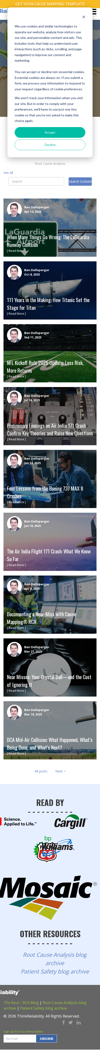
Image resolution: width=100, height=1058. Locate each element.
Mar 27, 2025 (33, 652)
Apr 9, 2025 (32, 589)
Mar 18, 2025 (33, 714)
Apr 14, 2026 (32, 212)
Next (59, 771)
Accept (50, 132)
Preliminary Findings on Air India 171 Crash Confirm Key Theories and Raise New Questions (50, 429)
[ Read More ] (16, 251)
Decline (50, 145)
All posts (41, 771)
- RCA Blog (21, 1002)
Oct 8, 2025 (32, 274)
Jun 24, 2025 (32, 463)
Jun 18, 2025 (32, 526)
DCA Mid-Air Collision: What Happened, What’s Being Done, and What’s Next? (50, 743)
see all (8, 172)
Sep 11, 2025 (32, 337)
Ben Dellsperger (36, 207)
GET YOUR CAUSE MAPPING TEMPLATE (50, 4)
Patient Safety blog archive (55, 971)
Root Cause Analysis (50, 163)
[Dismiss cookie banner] (83, 17)
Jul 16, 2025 (32, 400)
